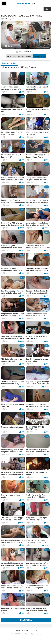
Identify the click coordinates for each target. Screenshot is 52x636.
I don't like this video (20, 52)
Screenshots (18, 56)
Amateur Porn (23, 634)
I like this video (17, 52)
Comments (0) (39, 56)
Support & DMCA (21, 630)
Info (9, 56)
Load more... (26, 620)
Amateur (26, 3)
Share (28, 56)
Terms (35, 630)
